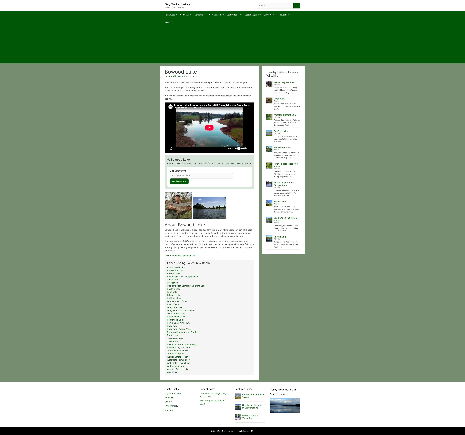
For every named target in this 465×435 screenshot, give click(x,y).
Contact (168, 402)
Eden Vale (172, 292)
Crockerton (172, 283)
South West (269, 15)
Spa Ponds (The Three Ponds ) (182, 344)
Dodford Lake (173, 289)
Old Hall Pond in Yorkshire (250, 417)
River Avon (172, 326)
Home (167, 76)
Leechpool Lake (174, 307)
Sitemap (169, 410)
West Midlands (215, 15)
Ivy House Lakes (175, 298)
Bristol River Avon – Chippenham (284, 184)
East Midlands (233, 15)
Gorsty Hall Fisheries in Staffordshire (252, 406)
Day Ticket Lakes (177, 4)
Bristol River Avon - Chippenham (182, 276)
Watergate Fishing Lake (178, 363)
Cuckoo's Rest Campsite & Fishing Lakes (187, 286)
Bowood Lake (173, 273)
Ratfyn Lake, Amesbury (178, 323)
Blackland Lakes (175, 270)
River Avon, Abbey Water (179, 329)
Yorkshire (199, 15)
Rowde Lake (173, 335)
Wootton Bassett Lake (178, 369)
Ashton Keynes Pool (176, 267)
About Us (169, 397)
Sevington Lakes (175, 338)
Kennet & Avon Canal (177, 301)
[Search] (296, 6)
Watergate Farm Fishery (178, 360)
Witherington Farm (176, 366)
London (168, 22)
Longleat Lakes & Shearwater (181, 310)
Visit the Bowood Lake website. (180, 255)
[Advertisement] (232, 45)
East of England (252, 15)
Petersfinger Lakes (176, 316)
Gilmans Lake (173, 295)
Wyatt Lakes (173, 372)
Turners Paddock (175, 353)
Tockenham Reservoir (177, 350)
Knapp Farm (173, 304)
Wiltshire (177, 76)
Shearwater (172, 341)
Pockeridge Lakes (175, 320)
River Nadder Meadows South (181, 332)
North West (170, 15)
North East (184, 15)
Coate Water (173, 279)
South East (284, 15)
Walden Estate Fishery (178, 357)
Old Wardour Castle (176, 313)
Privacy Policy (171, 406)
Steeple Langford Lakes (178, 347)
